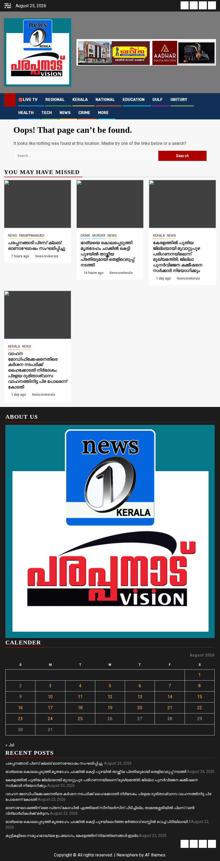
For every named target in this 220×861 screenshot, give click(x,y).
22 (199, 707)
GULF (157, 99)
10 (50, 696)
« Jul (9, 744)
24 (50, 718)
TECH (46, 113)
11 (80, 696)
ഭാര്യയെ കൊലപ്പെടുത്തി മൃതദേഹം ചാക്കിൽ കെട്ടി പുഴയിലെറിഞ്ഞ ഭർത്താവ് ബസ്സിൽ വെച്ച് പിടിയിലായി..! (97, 822)
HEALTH (26, 113)
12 (110, 696)
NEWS (65, 113)
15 (199, 696)
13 (139, 696)
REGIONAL (55, 99)
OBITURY (178, 99)
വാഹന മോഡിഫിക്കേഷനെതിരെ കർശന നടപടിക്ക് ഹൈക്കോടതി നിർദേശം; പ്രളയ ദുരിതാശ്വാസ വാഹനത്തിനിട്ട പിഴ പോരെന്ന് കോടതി (37, 370)
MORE (103, 113)
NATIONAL (105, 99)
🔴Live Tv (28, 99)
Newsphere (127, 855)
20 (139, 707)
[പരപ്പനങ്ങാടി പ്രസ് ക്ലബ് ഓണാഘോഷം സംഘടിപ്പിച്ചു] (37, 204)
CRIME (84, 113)
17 (50, 707)
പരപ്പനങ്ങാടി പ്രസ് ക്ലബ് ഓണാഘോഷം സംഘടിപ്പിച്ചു (54, 763)
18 (80, 707)
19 (110, 707)
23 (20, 718)
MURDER (98, 235)
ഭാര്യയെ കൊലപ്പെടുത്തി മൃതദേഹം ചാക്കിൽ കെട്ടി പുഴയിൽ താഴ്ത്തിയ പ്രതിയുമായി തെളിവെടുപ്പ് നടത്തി (107, 253)
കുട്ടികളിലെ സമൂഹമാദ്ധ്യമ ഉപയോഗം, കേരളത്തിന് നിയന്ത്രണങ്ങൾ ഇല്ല (71, 835)
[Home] (9, 99)
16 (20, 707)
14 (169, 696)
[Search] (212, 100)
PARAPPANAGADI (31, 235)
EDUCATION (134, 99)
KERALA (80, 99)
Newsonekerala (46, 256)
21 (169, 707)
